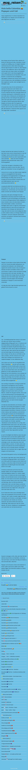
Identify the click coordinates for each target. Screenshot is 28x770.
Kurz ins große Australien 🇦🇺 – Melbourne (10, 691)
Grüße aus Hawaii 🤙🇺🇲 (6, 717)
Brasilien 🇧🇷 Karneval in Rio (7, 661)
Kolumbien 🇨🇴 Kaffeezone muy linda (9, 628)
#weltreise (22, 594)
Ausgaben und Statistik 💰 (7, 666)
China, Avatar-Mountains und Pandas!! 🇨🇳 (10, 712)
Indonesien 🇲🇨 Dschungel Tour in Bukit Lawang (11, 759)
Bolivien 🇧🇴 (3, 646)
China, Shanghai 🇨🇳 (5, 723)
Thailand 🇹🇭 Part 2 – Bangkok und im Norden (11, 746)
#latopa (19, 592)
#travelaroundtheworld (13, 594)
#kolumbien (14, 592)
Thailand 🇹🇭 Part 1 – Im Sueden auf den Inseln (11, 754)
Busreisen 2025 (4, 601)
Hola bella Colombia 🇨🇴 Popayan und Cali (10, 630)
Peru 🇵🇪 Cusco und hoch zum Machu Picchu (10, 641)
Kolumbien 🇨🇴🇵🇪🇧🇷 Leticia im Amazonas (10, 617)
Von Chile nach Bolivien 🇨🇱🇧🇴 (7, 648)
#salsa (2, 594)
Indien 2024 (3, 604)
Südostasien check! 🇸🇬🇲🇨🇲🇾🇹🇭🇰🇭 (8, 748)
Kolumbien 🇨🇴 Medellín (6, 620)
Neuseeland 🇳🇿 (4, 686)
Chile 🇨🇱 (3, 651)
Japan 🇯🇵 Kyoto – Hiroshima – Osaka (9, 707)
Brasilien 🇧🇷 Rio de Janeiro (6, 664)
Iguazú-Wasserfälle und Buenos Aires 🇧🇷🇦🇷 (10, 659)
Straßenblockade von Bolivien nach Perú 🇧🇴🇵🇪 (11, 643)
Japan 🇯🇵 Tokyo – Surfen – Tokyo (8, 710)
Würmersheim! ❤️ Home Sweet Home (9, 606)
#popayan (23, 592)
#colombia (8, 592)
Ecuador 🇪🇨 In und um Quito (7, 633)
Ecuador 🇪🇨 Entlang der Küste (7, 635)
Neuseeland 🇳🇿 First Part (6, 684)
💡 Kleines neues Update (6, 694)
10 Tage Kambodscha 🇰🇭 (6, 743)
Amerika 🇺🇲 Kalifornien (6, 702)
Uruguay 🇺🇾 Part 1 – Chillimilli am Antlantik (10, 656)
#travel (6, 594)
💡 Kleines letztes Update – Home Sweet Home (11, 676)
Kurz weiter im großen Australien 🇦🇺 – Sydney (11, 689)
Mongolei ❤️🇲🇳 (4, 736)
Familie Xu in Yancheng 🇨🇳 (7, 725)
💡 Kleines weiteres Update (7, 678)
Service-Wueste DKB (5, 751)
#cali (5, 592)
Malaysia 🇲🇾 (4, 756)
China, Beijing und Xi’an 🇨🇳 (7, 728)
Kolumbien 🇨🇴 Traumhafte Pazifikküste (9, 622)
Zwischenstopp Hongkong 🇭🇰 (7, 741)
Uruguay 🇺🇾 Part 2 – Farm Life (7, 653)
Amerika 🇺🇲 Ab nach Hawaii (7, 704)
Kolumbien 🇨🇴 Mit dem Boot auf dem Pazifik (10, 625)
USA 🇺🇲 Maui (4, 699)
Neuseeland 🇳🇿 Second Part (7, 681)
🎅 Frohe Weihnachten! (6, 715)
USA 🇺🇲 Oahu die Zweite (6, 697)
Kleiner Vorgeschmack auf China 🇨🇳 (8, 733)
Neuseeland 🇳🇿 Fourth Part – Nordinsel (9, 669)
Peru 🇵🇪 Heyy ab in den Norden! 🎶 (9, 638)
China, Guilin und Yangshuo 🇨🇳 (8, 720)
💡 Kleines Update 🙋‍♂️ (6, 738)
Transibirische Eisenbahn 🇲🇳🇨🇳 (8, 730)
